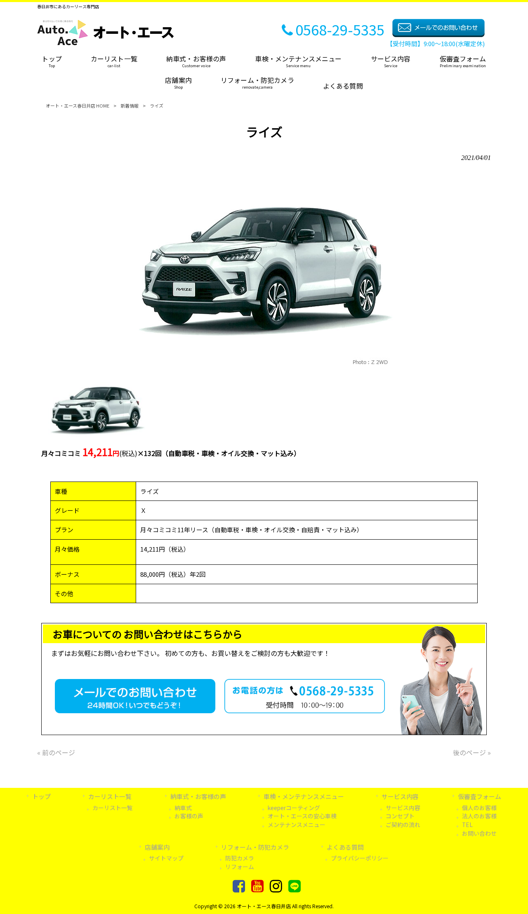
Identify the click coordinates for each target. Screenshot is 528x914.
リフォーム (239, 866)
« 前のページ (56, 752)
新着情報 (129, 105)
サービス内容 (400, 796)
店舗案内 (157, 847)
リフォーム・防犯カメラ (255, 847)
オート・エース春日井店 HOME (77, 105)
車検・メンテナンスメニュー (304, 796)
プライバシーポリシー (360, 858)
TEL (467, 824)
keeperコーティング (294, 808)
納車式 (183, 808)
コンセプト (400, 816)
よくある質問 (345, 847)
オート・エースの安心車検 (302, 816)
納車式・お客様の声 (198, 796)
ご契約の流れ (403, 824)
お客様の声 (188, 816)
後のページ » (472, 752)
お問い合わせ (479, 833)
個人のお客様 (479, 808)
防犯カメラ (239, 858)
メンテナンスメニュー (296, 824)
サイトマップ (166, 858)
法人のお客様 (479, 816)
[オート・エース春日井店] (105, 42)
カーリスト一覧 (112, 808)
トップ (41, 796)
